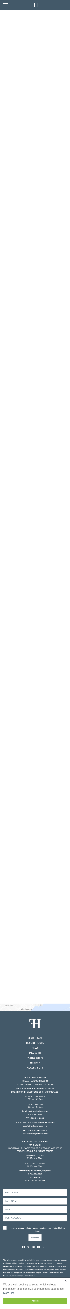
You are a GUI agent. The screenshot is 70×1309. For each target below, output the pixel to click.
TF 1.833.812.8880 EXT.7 (35, 1181)
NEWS (35, 1048)
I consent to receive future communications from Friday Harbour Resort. (37, 1229)
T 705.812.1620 (35, 1174)
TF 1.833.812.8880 (35, 1118)
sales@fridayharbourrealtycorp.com (35, 1170)
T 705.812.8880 (35, 1115)
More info (8, 1293)
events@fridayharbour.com (35, 1126)
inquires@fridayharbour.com (35, 1111)
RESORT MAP (35, 1038)
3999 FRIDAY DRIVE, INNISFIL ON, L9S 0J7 (35, 1084)
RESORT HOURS (35, 1043)
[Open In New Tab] (24, 1247)
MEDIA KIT (35, 1052)
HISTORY (35, 1062)
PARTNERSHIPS (35, 1058)
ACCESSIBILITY (35, 1067)
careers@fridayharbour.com (35, 1134)
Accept (35, 1301)
